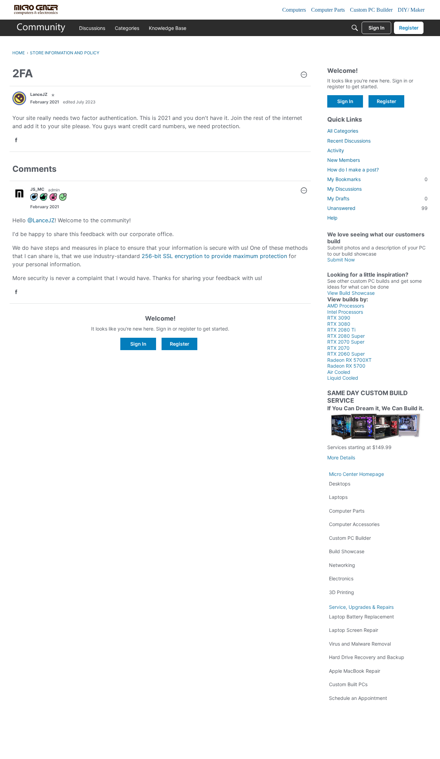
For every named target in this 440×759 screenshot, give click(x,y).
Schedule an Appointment (358, 698)
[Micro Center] (41, 27)
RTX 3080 (338, 324)
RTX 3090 (338, 318)
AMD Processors (345, 306)
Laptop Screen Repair (353, 630)
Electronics (341, 578)
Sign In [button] (138, 344)
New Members (343, 160)
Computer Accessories (354, 524)
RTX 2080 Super (346, 336)
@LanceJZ (41, 220)
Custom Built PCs (348, 684)
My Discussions (344, 189)
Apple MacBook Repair (354, 671)
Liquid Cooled (342, 378)
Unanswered (377, 208)
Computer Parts (346, 511)
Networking (342, 565)
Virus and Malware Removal (360, 644)
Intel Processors (345, 312)
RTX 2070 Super (345, 342)
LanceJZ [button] (38, 94)
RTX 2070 (338, 348)
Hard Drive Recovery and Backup (366, 657)
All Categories (342, 131)
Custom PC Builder (350, 538)
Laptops (338, 497)
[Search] (355, 28)
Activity (335, 150)
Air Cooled (338, 372)
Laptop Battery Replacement (361, 617)
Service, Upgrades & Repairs (361, 607)
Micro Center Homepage (356, 474)
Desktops (339, 484)
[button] (304, 75)
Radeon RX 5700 (346, 366)
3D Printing (341, 592)
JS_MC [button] (37, 189)
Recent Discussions (349, 141)
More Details (341, 457)
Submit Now (341, 260)
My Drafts (377, 198)
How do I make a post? (353, 169)
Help (332, 218)
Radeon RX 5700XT (349, 360)
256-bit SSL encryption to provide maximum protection (215, 256)
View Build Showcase (351, 293)
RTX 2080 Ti (341, 330)
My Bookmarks (377, 179)
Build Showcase (346, 551)
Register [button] (179, 344)
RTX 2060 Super (346, 354)
